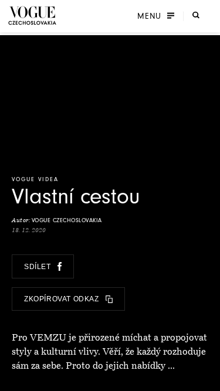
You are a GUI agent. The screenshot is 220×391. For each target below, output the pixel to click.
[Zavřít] (207, 378)
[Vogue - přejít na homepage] (32, 15)
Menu (149, 16)
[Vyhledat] (195, 14)
